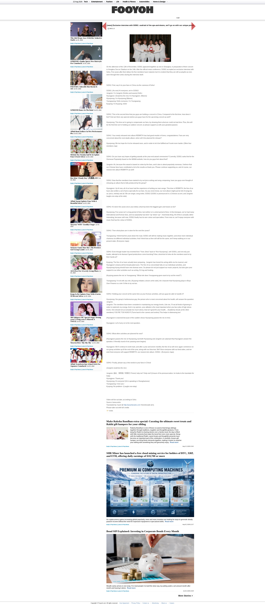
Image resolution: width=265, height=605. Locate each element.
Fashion (109, 2)
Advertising (155, 603)
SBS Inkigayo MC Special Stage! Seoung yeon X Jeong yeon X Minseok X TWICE (85, 319)
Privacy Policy (135, 603)
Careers (172, 603)
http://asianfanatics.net (132, 405)
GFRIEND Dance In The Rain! (82, 110)
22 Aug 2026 (77, 2)
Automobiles (144, 2)
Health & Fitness (129, 2)
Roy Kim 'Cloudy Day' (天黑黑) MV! (84, 178)
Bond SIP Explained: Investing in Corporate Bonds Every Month (142, 531)
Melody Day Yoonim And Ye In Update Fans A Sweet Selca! (84, 156)
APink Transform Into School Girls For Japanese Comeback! (85, 365)
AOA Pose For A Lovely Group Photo (84, 271)
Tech (86, 2)
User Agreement (124, 603)
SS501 (111, 411)
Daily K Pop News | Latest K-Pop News (81, 43)
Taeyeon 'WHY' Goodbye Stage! (82, 225)
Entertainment (96, 2)
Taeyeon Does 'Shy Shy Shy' (81, 343)
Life (117, 2)
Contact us (146, 603)
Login (178, 17)
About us (164, 603)
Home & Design (159, 2)
